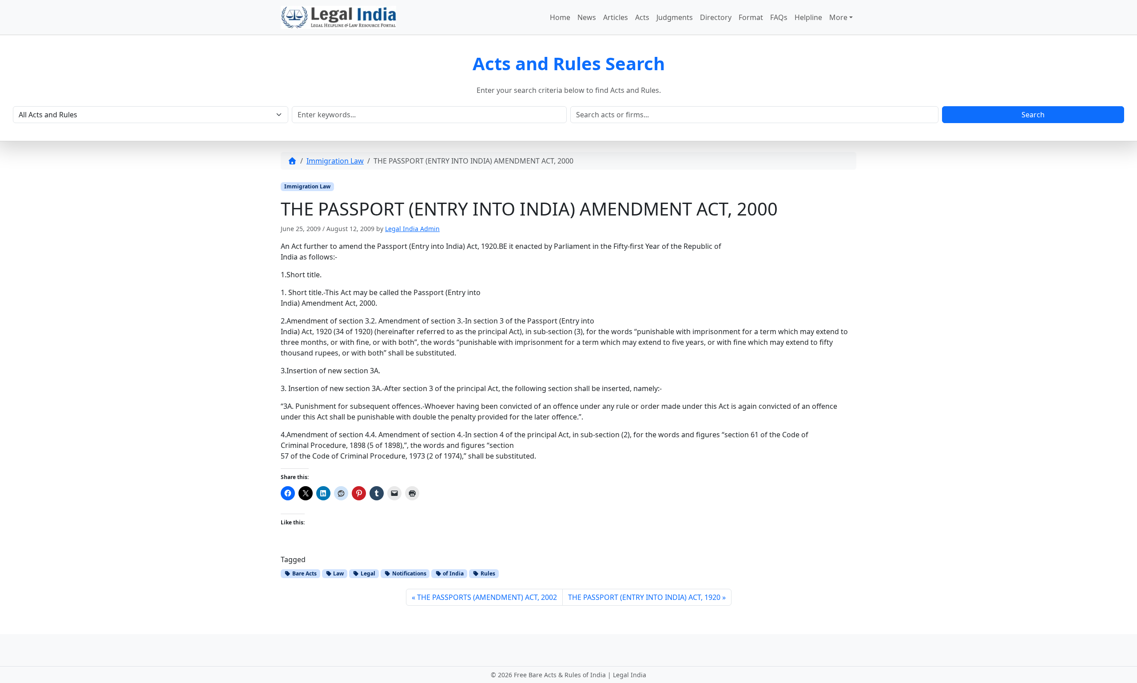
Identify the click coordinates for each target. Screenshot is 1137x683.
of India (452, 573)
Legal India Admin (412, 228)
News (586, 17)
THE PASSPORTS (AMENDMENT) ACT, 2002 (487, 597)
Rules (487, 573)
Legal (367, 573)
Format (751, 17)
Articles (615, 17)
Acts (642, 17)
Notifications (408, 573)
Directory (715, 17)
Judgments (674, 17)
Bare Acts (304, 573)
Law (338, 573)
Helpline (808, 17)
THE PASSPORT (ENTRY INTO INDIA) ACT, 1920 (644, 597)
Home (560, 17)
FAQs (778, 17)
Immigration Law (335, 161)
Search (1033, 115)
